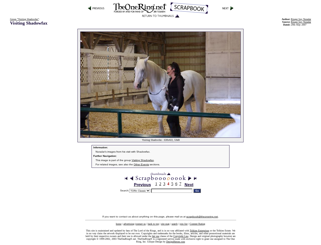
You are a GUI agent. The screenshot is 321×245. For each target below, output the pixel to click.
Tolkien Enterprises (199, 230)
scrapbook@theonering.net (202, 216)
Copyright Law (180, 236)
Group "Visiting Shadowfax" (24, 19)
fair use (155, 236)
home (118, 223)
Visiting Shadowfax (143, 160)
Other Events (141, 164)
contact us (141, 223)
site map (165, 223)
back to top (153, 223)
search (175, 223)
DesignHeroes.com (175, 241)
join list (184, 223)
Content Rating (197, 223)
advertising (128, 223)
